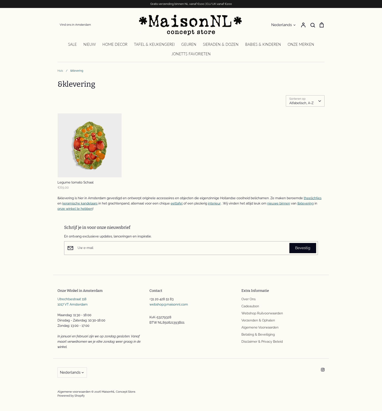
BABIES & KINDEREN (263, 44)
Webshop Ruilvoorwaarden (262, 313)
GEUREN (188, 44)
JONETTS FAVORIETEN (191, 54)
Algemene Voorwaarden (260, 327)
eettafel (177, 203)
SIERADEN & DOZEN (221, 44)
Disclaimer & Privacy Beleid (262, 342)
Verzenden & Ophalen (258, 320)
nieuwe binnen (278, 203)
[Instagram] (322, 369)
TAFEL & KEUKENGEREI (154, 44)
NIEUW (89, 44)
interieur (214, 203)
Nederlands (281, 25)
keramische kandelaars (79, 203)
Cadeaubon (250, 306)
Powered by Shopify (71, 395)
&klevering (305, 203)
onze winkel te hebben (75, 209)
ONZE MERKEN (301, 44)
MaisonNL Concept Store (118, 391)
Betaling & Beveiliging (258, 334)
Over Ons (248, 299)
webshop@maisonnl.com (168, 304)
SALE (72, 44)
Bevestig (302, 248)
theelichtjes (312, 198)
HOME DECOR (114, 44)
